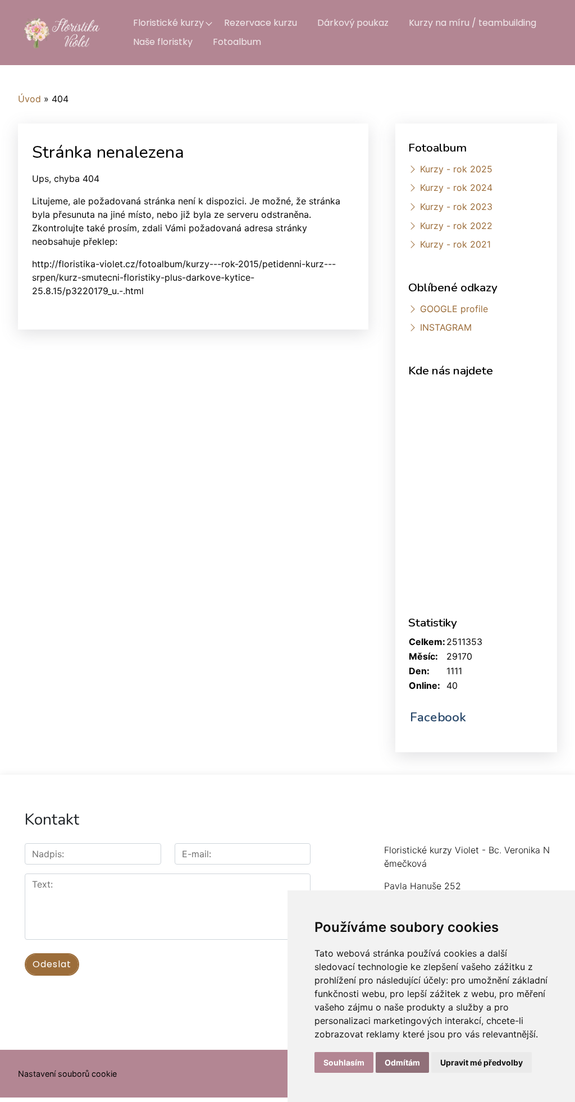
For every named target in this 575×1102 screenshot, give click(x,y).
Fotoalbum (237, 41)
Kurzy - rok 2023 (456, 206)
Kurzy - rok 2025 (456, 169)
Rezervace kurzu (260, 22)
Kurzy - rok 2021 (455, 244)
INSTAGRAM (446, 327)
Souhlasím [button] (343, 1062)
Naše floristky (163, 41)
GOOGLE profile (454, 308)
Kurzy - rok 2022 (456, 225)
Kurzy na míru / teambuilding (472, 22)
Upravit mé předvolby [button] (481, 1062)
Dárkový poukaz (353, 22)
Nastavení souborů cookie (67, 1073)
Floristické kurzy (168, 22)
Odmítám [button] (402, 1062)
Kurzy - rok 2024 (456, 187)
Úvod (29, 98)
